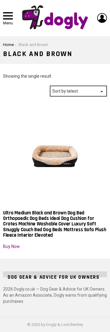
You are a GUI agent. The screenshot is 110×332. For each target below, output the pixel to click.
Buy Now (11, 246)
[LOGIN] (102, 18)
